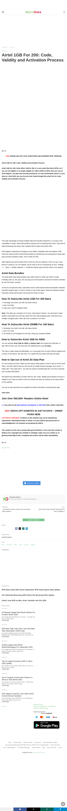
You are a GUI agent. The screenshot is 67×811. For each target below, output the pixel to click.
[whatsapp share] (23, 528)
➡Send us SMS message (41, 708)
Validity (33, 544)
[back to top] (63, 804)
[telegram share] (27, 528)
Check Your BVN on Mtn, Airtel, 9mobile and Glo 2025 (24, 600)
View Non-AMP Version (39, 752)
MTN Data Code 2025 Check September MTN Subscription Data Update (31, 590)
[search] (64, 12)
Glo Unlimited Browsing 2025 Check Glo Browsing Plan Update (28, 595)
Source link (6, 448)
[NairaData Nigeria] (33, 12)
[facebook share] (16, 528)
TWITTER (41, 405)
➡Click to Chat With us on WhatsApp (45, 706)
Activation (9, 544)
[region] (33, 30)
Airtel (15, 544)
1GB (3, 544)
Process (26, 544)
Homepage (5, 47)
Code (20, 544)
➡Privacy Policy (38, 704)
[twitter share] (20, 528)
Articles (12, 47)
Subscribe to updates (33, 483)
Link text (4, 706)
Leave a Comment (33, 520)
